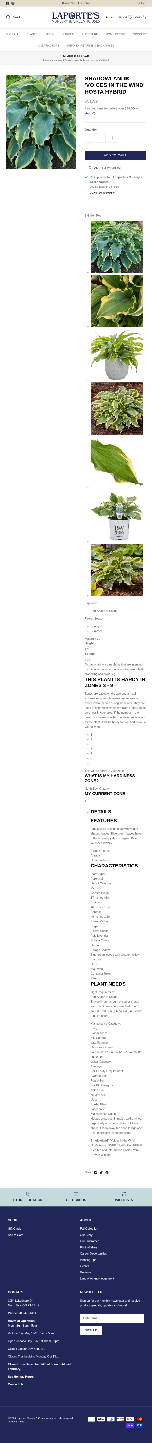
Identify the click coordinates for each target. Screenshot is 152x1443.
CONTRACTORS (48, 45)
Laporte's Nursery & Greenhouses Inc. (36, 1418)
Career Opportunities (93, 1253)
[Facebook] (7, 3)
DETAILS (101, 811)
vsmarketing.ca (19, 1421)
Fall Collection (89, 1228)
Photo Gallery (89, 1247)
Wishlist (123, 17)
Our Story (86, 1235)
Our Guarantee (89, 1241)
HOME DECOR (115, 34)
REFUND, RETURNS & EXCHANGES (90, 45)
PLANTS (32, 34)
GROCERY (140, 34)
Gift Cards (14, 1228)
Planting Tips (88, 1259)
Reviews (85, 1272)
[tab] (117, 812)
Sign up (91, 1330)
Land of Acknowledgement (97, 1278)
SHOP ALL (12, 34)
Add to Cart (115, 155)
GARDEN (68, 34)
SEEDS (49, 34)
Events (84, 1266)
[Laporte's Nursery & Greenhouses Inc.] (75, 17)
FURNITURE (90, 34)
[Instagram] (12, 3)
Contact (141, 3)
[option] (41, 122)
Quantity (91, 129)
